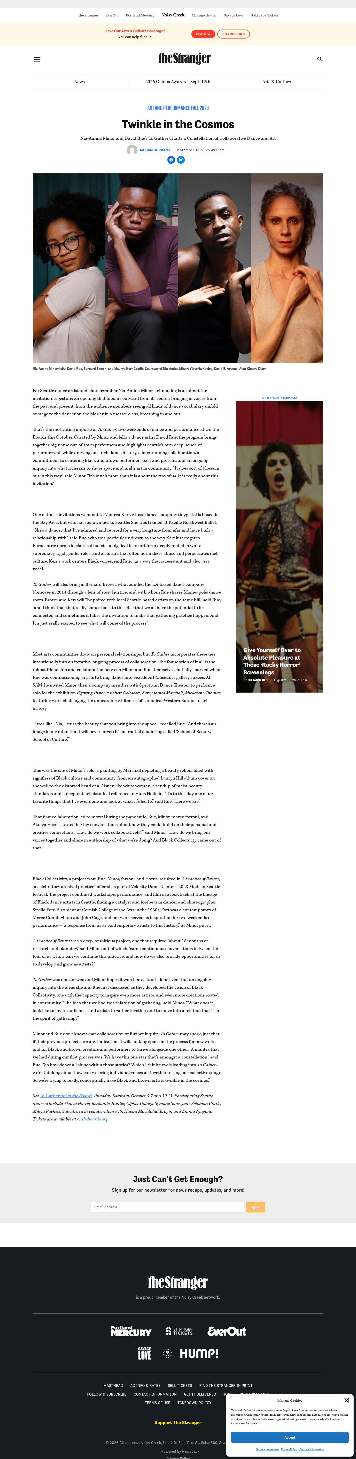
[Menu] (37, 59)
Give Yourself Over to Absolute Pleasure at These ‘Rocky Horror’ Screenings (272, 661)
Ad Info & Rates (145, 1385)
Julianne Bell (258, 680)
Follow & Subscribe (106, 1394)
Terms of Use (157, 1403)
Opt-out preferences (267, 1449)
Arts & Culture (276, 82)
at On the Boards (76, 1096)
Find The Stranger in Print (226, 1385)
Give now (203, 34)
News (79, 82)
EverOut (112, 15)
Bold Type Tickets (264, 15)
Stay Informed (234, 34)
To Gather (50, 1096)
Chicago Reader (204, 15)
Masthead (113, 1385)
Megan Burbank (155, 150)
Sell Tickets (180, 1385)
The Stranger (88, 15)
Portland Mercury (140, 15)
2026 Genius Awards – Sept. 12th (177, 82)
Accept (290, 1437)
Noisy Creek (173, 15)
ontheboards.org (92, 1119)
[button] (346, 1400)
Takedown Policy (194, 1403)
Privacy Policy (289, 1449)
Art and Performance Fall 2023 (178, 108)
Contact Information (312, 1449)
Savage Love (233, 15)
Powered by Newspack (180, 1451)
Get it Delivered (200, 1394)
